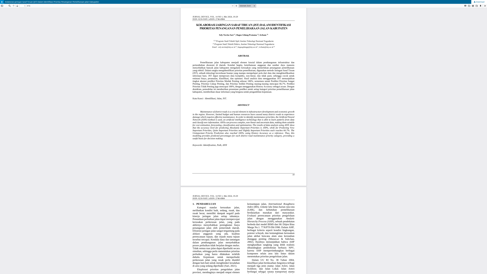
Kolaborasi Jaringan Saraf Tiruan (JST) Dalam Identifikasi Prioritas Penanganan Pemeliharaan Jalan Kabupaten (52, 2)
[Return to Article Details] (2, 2)
